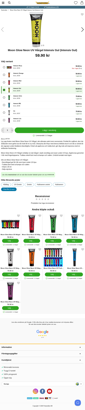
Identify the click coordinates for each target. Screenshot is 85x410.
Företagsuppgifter (10, 354)
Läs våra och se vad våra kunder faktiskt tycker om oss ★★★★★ (28, 174)
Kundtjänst (6, 360)
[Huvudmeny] (3, 3)
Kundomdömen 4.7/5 (52, 7)
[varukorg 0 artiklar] (82, 2)
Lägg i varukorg (49, 130)
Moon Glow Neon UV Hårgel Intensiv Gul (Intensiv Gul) (26, 10)
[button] (82, 29)
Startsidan (4, 10)
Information (7, 347)
